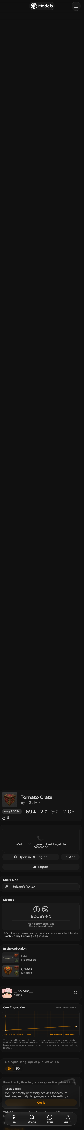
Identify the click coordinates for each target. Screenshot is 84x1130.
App (72, 857)
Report (43, 867)
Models (45, 5)
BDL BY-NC (41, 916)
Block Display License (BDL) (21, 936)
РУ (18, 1068)
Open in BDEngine (33, 857)
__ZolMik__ (23, 991)
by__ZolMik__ (32, 803)
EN (9, 1068)
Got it (41, 1102)
